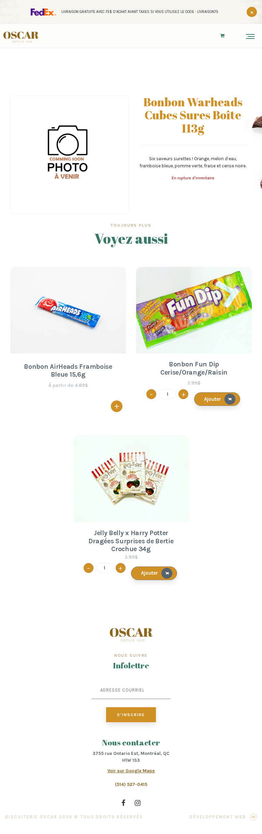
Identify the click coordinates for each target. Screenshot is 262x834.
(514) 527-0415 (131, 784)
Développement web (217, 816)
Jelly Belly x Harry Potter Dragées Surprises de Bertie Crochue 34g (130, 541)
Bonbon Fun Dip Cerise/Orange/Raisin (194, 368)
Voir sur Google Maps (131, 770)
